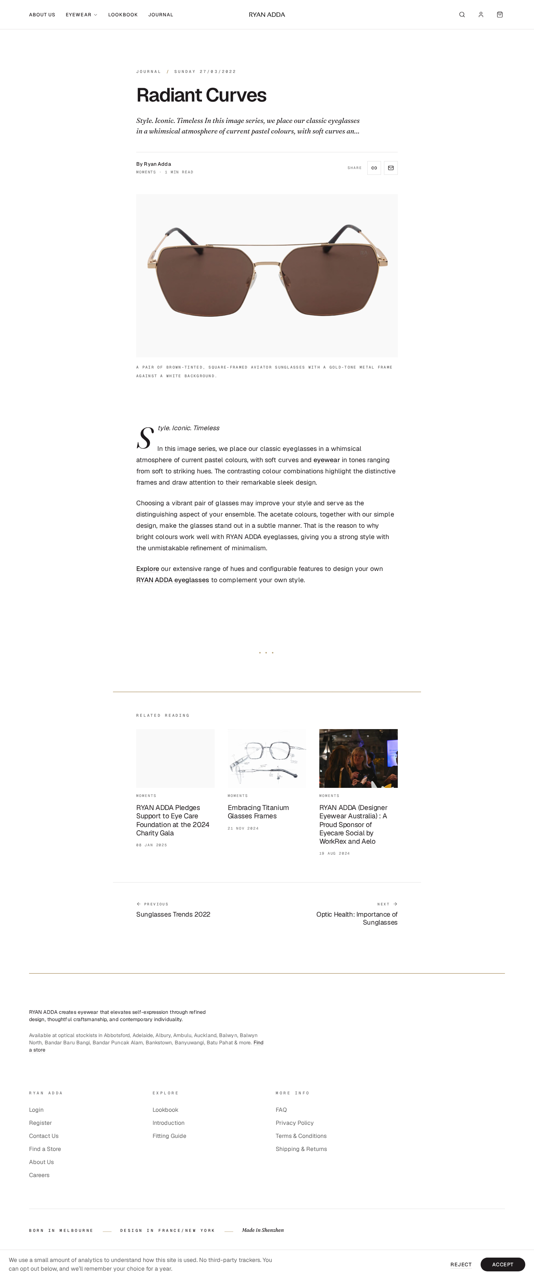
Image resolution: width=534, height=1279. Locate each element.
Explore (147, 568)
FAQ (281, 1110)
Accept (503, 1264)
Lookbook (165, 1110)
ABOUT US (42, 14)
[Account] (481, 14)
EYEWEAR (78, 14)
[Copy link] (374, 168)
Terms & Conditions (301, 1136)
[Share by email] (391, 168)
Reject (461, 1264)
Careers (39, 1175)
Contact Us (43, 1136)
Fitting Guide (169, 1136)
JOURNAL (161, 14)
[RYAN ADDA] (267, 14)
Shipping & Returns (301, 1149)
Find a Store (45, 1149)
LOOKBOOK (123, 14)
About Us (41, 1162)
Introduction (169, 1123)
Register (40, 1123)
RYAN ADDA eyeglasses (172, 580)
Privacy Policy (295, 1123)
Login (36, 1110)
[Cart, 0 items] (500, 14)
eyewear (326, 460)
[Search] (462, 14)
